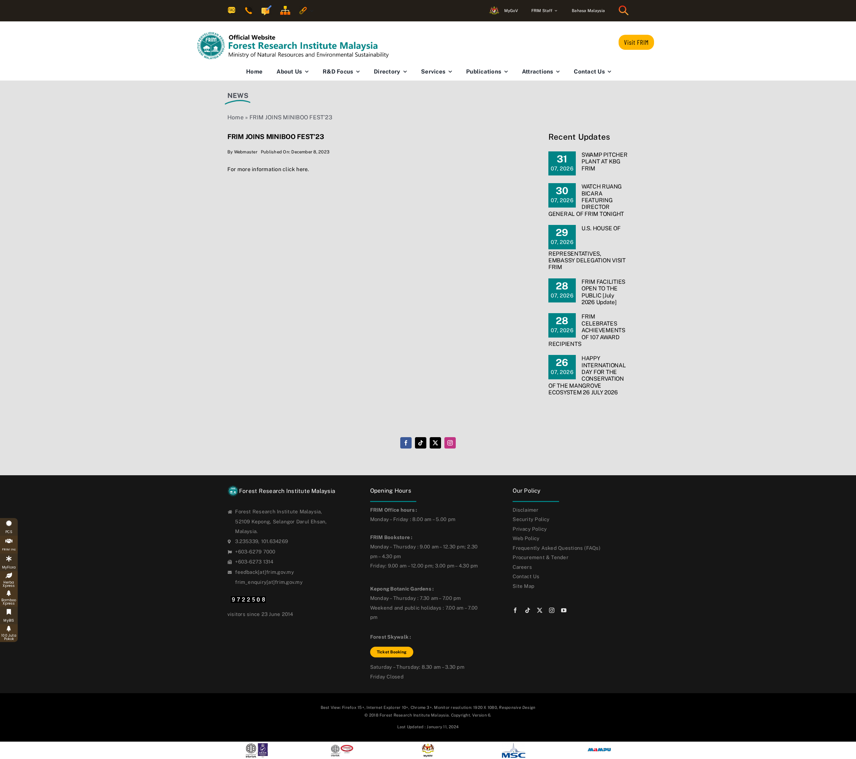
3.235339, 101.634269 (261, 541)
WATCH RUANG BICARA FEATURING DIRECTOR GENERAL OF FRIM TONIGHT (586, 200)
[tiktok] (420, 443)
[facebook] (406, 443)
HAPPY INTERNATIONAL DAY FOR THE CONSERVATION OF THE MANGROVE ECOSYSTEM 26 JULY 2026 (587, 375)
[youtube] (563, 610)
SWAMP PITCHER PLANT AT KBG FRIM (604, 161)
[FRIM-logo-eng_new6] (297, 34)
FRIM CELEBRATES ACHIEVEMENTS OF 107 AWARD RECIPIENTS (586, 330)
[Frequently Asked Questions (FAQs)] (231, 11)
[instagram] (450, 443)
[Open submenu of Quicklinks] (310, 11)
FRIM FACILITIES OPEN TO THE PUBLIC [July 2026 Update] (603, 291)
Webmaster (245, 151)
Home (235, 117)
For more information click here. (268, 169)
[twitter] (435, 443)
